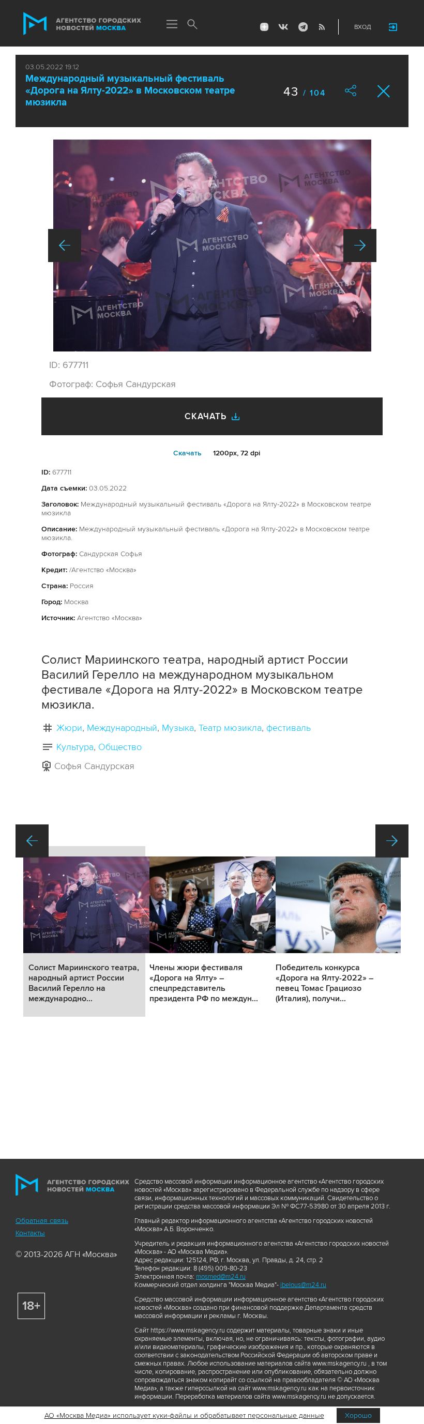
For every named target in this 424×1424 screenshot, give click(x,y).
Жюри (69, 727)
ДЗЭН (264, 27)
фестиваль (288, 727)
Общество (120, 747)
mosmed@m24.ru (221, 1277)
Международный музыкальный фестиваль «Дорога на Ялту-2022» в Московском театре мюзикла (130, 91)
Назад (64, 245)
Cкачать (187, 453)
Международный (122, 727)
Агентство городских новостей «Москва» (82, 24)
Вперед (359, 245)
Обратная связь (42, 1220)
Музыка (178, 727)
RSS (321, 27)
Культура (75, 747)
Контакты (30, 1233)
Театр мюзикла (230, 727)
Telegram (302, 27)
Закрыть (384, 91)
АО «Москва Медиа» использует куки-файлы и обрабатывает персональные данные (184, 1415)
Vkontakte (283, 27)
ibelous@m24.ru (303, 1285)
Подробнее (84, 931)
